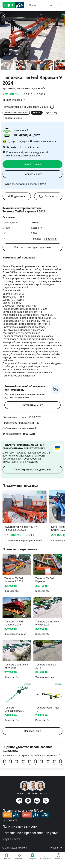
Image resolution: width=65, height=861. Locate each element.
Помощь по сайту (33, 793)
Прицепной (50, 238)
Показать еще (32, 731)
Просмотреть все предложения (32, 469)
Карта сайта (12, 839)
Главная (6, 859)
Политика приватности (20, 826)
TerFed (34, 222)
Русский (55, 847)
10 (60, 765)
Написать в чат (33, 174)
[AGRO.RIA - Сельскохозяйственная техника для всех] (14, 5)
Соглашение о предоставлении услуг (30, 833)
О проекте (10, 820)
